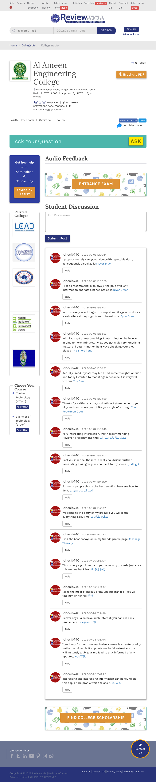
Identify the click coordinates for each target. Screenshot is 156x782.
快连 (90, 595)
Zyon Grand (127, 316)
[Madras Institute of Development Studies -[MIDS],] (25, 328)
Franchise (95, 3)
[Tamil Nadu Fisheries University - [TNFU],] (25, 361)
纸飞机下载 (98, 569)
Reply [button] (67, 270)
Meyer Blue (103, 263)
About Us (112, 5)
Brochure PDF (133, 74)
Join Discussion (132, 125)
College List (29, 45)
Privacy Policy (114, 771)
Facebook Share (128, 120)
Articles (77, 3)
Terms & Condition (134, 771)
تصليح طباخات (99, 516)
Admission (137, 5)
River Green (120, 289)
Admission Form (60, 5)
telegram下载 (87, 622)
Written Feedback (22, 120)
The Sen (78, 381)
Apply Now (22, 406)
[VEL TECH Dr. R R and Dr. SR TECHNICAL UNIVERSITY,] (25, 288)
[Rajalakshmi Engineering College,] (25, 252)
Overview (45, 120)
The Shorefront (82, 350)
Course (61, 120)
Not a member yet (131, 34)
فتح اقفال (133, 464)
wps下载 (80, 656)
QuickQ (116, 683)
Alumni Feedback (32, 5)
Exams (21, 3)
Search (106, 30)
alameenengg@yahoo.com (48, 109)
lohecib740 (70, 254)
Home (13, 45)
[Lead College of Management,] (25, 227)
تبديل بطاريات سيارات (113, 437)
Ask (12, 3)
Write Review (46, 5)
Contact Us (123, 5)
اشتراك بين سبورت (81, 490)
